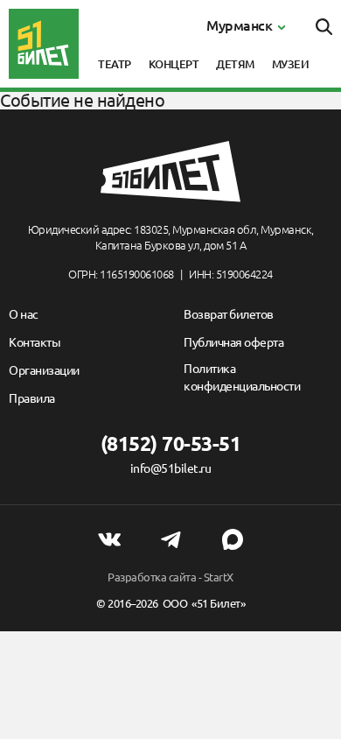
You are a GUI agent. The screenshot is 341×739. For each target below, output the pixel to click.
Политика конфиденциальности (242, 377)
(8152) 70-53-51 (171, 443)
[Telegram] (170, 539)
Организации (44, 370)
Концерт (174, 64)
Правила (32, 398)
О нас (23, 314)
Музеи (291, 64)
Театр (114, 64)
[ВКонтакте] (109, 539)
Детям (235, 64)
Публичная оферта (233, 342)
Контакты (34, 342)
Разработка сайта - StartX (170, 577)
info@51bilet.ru (171, 468)
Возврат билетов (229, 314)
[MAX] (232, 539)
